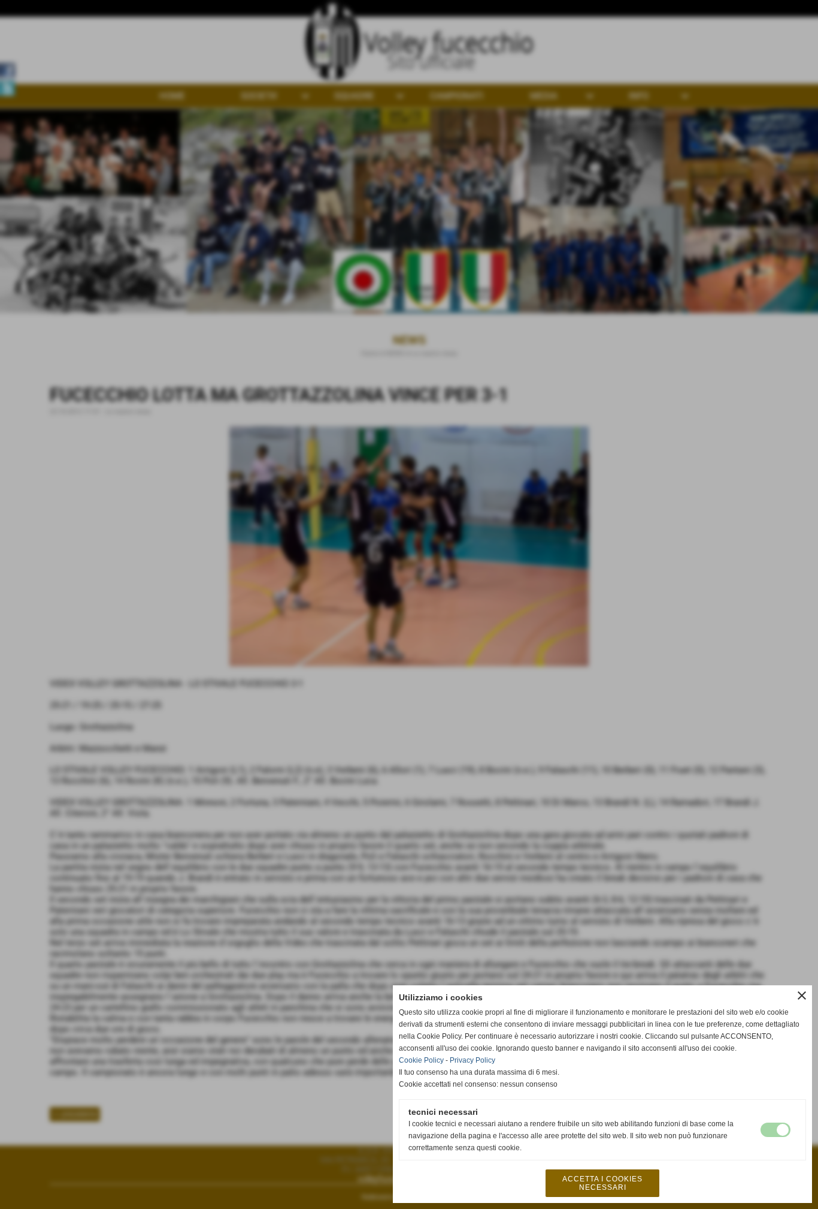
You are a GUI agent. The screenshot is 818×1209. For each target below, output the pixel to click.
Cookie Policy (421, 1060)
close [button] (802, 995)
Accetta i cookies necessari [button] (602, 1183)
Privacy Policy (472, 1060)
